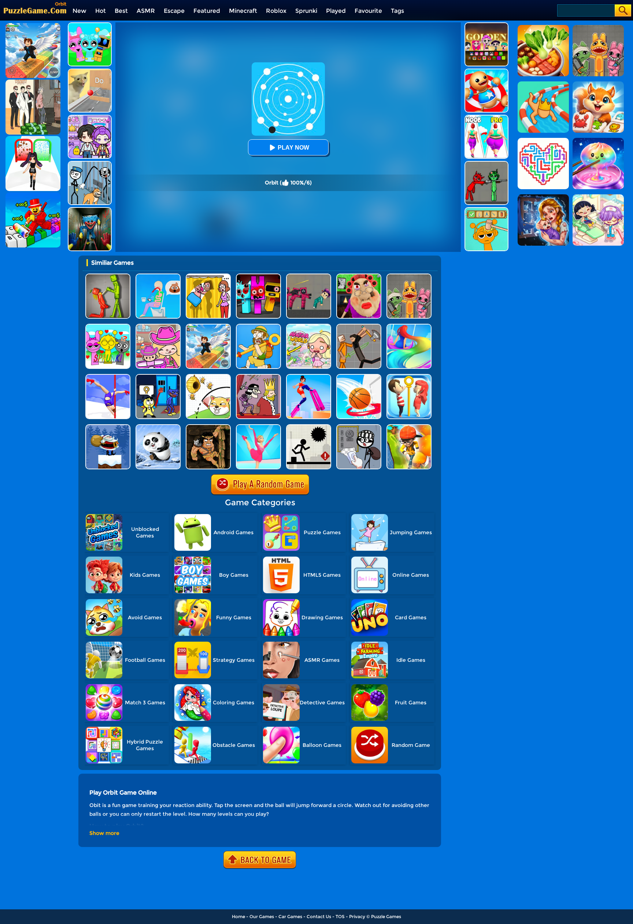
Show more (104, 833)
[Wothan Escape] (208, 427)
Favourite (368, 10)
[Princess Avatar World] (308, 326)
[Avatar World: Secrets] (90, 117)
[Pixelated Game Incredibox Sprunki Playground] (486, 163)
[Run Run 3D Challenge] (409, 427)
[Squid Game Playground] (308, 276)
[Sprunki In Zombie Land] (258, 276)
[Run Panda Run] (158, 427)
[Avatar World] (158, 326)
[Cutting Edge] (258, 427)
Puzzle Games (386, 916)
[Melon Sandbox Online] (107, 276)
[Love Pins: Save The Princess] (409, 377)
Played (336, 10)
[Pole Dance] (107, 377)
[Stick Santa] (107, 427)
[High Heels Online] (308, 377)
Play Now (293, 147)
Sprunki (306, 10)
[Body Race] (486, 117)
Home (238, 916)
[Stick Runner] (308, 427)
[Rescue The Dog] (208, 377)
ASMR (146, 10)
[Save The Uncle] (258, 326)
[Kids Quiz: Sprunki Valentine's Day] (107, 326)
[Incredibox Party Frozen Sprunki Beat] (90, 25)
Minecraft (243, 10)
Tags (397, 10)
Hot (100, 10)
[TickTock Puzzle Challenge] (90, 71)
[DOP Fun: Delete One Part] (208, 276)
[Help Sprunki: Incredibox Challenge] (486, 210)
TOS (340, 916)
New (79, 10)
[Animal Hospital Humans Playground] (409, 276)
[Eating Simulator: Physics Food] (158, 276)
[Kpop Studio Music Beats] (486, 25)
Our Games (261, 916)
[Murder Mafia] (258, 377)
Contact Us (319, 916)
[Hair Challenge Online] (409, 326)
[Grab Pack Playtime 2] (158, 377)
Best (121, 10)
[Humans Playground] (358, 326)
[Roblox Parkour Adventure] (208, 326)
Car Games (290, 916)
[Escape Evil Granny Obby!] (358, 276)
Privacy (357, 916)
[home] (35, 10)
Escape (174, 10)
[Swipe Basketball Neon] (358, 377)
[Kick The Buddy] (486, 71)
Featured (206, 10)
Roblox (276, 10)
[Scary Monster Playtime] (90, 210)
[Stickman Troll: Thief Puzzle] (90, 163)
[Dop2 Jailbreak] (358, 427)
